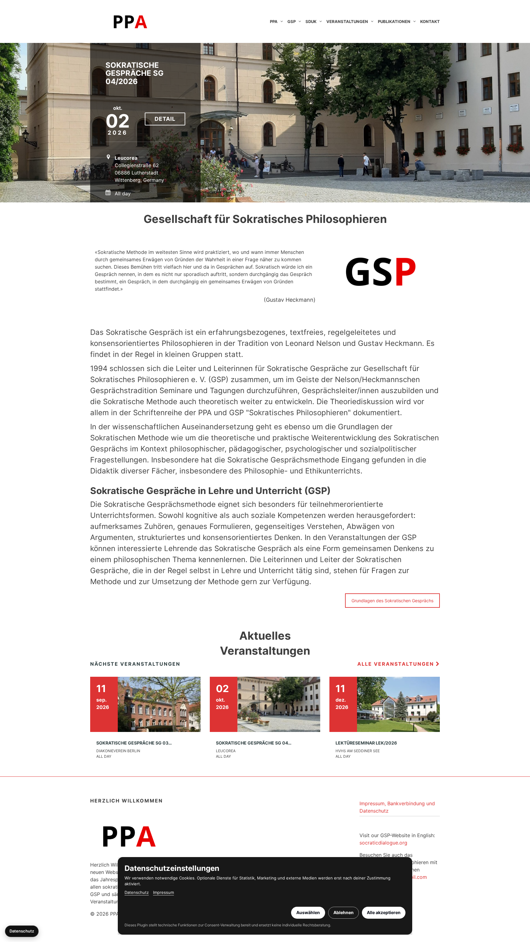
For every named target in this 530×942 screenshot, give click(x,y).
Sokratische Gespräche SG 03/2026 (138, 742)
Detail (165, 119)
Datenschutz (137, 892)
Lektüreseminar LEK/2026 (366, 742)
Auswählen (308, 912)
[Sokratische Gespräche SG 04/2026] (265, 704)
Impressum (163, 892)
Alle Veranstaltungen (396, 664)
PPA (274, 21)
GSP (291, 21)
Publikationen (394, 21)
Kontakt (430, 21)
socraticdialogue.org (383, 843)
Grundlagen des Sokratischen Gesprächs (392, 600)
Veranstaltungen (347, 21)
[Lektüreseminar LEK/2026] (384, 704)
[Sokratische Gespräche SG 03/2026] (145, 704)
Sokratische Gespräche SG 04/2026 (134, 73)
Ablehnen (343, 912)
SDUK (311, 21)
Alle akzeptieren (384, 912)
